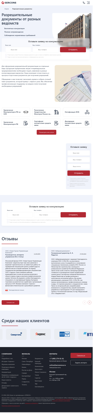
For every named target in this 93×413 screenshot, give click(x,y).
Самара (24, 373)
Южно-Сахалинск (40, 372)
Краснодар (38, 381)
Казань (24, 367)
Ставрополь (26, 382)
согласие (13, 57)
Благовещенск (39, 387)
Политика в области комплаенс (8, 368)
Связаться (81, 355)
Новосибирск (26, 364)
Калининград (39, 366)
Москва (24, 358)
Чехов (37, 375)
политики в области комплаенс (61, 400)
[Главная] (2, 9)
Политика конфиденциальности (11, 406)
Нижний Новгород (38, 362)
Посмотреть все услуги (46, 132)
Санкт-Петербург (27, 361)
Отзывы (4, 383)
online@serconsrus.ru (57, 365)
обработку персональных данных (52, 55)
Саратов (37, 378)
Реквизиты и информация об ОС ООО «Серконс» (10, 376)
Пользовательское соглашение (64, 399)
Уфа (36, 384)
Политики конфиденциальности (26, 55)
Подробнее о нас (7, 358)
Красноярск (38, 369)
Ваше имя (8, 45)
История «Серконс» (8, 361)
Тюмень (24, 385)
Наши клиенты (6, 380)
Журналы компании (8, 364)
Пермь (24, 379)
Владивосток (39, 358)
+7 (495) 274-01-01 (56, 358)
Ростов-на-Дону (27, 370)
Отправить (72, 50)
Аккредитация (6, 372)
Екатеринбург (26, 376)
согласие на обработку (31, 403)
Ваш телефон (36, 45)
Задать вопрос (81, 362)
